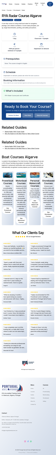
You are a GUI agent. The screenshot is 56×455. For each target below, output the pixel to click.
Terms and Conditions (32, 452)
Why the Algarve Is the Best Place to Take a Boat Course (22, 133)
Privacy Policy (22, 452)
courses (10, 10)
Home (10, 4)
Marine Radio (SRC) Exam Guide (14, 131)
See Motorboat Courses (21, 220)
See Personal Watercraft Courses (34, 204)
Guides (23, 4)
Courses (17, 4)
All (43, 388)
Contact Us (42, 4)
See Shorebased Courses (48, 214)
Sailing (44, 401)
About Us (36, 4)
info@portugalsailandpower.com (9, 430)
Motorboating (46, 394)
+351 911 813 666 (6, 427)
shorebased (17, 10)
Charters (30, 4)
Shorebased (46, 398)
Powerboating (46, 391)
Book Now (50, 4)
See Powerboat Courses (7, 210)
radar (23, 10)
